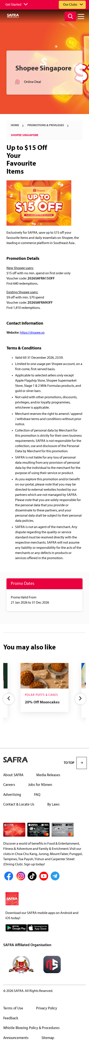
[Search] (70, 16)
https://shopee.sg (32, 333)
